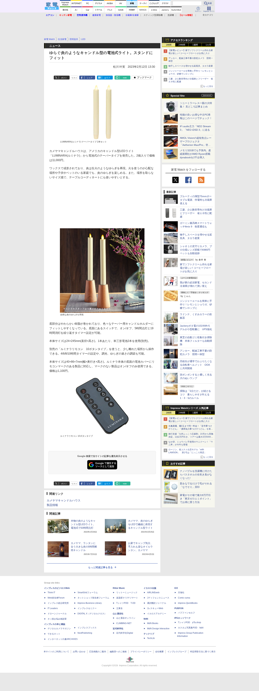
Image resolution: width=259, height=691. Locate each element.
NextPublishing (85, 633)
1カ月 (208, 45)
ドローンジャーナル (57, 613)
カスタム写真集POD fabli (191, 627)
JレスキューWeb (155, 608)
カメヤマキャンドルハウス (64, 500)
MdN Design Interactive (158, 628)
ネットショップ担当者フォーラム (93, 598)
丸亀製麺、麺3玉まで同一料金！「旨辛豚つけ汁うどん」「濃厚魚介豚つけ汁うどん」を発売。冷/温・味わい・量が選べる (190, 429)
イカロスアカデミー (156, 613)
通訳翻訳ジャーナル (156, 603)
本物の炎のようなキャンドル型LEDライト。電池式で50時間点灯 (83, 524)
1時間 (168, 45)
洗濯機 (171, 15)
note (125, 78)
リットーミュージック (126, 592)
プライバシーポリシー (141, 651)
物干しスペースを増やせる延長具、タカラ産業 (190, 66)
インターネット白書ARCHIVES (63, 639)
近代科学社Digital (124, 633)
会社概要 (159, 651)
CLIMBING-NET (123, 623)
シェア (89, 78)
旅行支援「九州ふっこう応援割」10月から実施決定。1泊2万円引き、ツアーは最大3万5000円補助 (190, 437)
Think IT (51, 592)
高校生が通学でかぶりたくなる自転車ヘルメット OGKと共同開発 (196, 365)
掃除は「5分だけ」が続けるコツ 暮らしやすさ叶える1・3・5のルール (195, 394)
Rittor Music (119, 588)
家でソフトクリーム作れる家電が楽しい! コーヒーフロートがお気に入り (196, 268)
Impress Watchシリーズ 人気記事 (190, 408)
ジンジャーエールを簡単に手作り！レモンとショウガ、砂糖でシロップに (196, 304)
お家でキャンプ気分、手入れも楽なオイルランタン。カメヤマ (140, 547)
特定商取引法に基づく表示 (202, 651)
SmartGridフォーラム (88, 592)
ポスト (64, 78)
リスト (74, 78)
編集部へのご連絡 (118, 651)
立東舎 (119, 608)
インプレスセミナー (87, 608)
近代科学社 (118, 628)
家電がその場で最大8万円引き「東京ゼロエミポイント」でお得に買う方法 (196, 499)
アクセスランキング (182, 40)
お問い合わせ (79, 651)
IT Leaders (53, 608)
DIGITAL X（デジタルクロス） (92, 613)
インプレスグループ (176, 651)
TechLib (151, 638)
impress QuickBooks (188, 603)
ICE (176, 588)
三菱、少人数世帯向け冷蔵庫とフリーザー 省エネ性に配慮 (196, 213)
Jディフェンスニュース (158, 598)
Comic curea (184, 598)
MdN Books (152, 623)
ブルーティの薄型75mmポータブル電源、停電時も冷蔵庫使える (196, 200)
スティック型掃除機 (153, 15)
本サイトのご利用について (56, 651)
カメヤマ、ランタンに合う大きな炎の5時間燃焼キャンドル (84, 547)
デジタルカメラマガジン (59, 628)
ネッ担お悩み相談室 (57, 619)
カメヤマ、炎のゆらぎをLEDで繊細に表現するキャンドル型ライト (140, 524)
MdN (146, 619)
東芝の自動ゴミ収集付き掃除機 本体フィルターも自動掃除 (196, 341)
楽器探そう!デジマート (127, 598)
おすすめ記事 (178, 463)
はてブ (107, 78)
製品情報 (52, 505)
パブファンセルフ (186, 613)
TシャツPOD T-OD (125, 603)
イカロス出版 (150, 588)
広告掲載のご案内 (97, 651)
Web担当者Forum (56, 598)
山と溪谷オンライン (125, 618)
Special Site (178, 95)
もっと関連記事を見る (100, 567)
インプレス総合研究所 (58, 603)
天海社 (181, 592)
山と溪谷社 (118, 613)
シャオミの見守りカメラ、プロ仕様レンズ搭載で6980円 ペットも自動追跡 (196, 250)
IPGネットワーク (182, 618)
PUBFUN (178, 608)
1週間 (195, 45)
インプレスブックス (87, 627)
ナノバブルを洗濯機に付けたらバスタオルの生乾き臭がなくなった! (196, 474)
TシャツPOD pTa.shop (189, 622)
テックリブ (149, 634)
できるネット (54, 634)
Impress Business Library (90, 603)
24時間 (181, 45)
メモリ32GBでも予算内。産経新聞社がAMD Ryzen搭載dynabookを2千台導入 (195, 154)
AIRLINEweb (153, 592)
